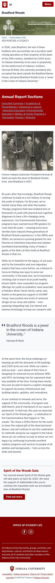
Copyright (10, 578)
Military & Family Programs (29, 114)
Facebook (24, 531)
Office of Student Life (27, 525)
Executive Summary (13, 103)
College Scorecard (21, 574)
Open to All (34, 574)
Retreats (30, 117)
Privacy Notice (47, 574)
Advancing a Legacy (30, 107)
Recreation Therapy (13, 117)
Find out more (14, 496)
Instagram (30, 531)
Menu (48, 4)
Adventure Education (13, 110)
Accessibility (7, 574)
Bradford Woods (13, 13)
